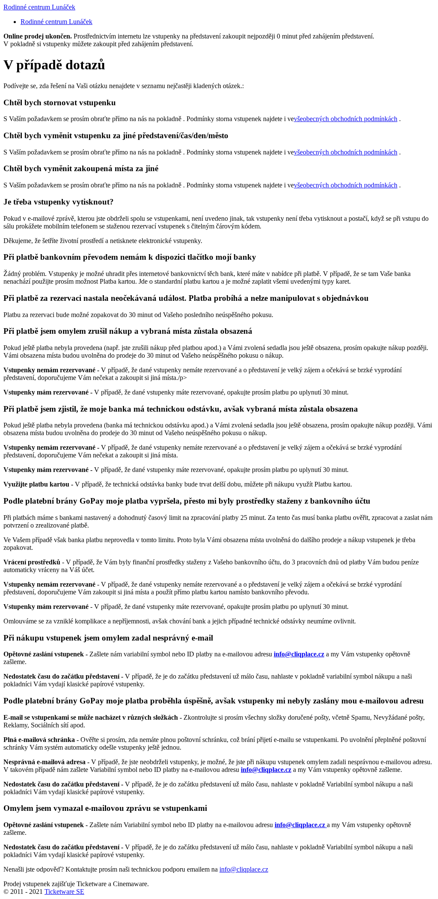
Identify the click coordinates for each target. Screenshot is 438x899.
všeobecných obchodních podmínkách (345, 118)
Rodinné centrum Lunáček (39, 7)
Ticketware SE (64, 891)
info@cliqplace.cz (243, 869)
